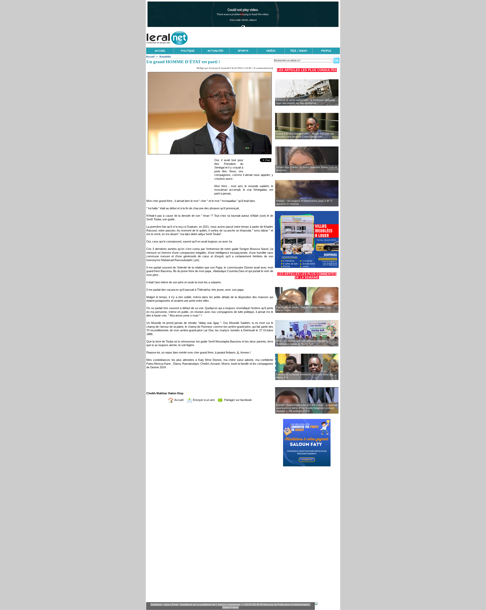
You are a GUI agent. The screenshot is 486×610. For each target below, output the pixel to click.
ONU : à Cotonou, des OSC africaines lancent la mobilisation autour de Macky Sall (302, 342)
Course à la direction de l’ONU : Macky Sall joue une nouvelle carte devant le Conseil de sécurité (305, 135)
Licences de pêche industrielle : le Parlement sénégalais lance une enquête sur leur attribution (305, 102)
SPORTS (243, 51)
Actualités (165, 56)
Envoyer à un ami (203, 399)
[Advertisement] (271, 37)
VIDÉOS (270, 51)
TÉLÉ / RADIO (298, 51)
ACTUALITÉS (215, 51)
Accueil (150, 56)
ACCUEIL (160, 51)
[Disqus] (210, 456)
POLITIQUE (187, 51)
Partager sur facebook (237, 399)
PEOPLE (326, 51)
